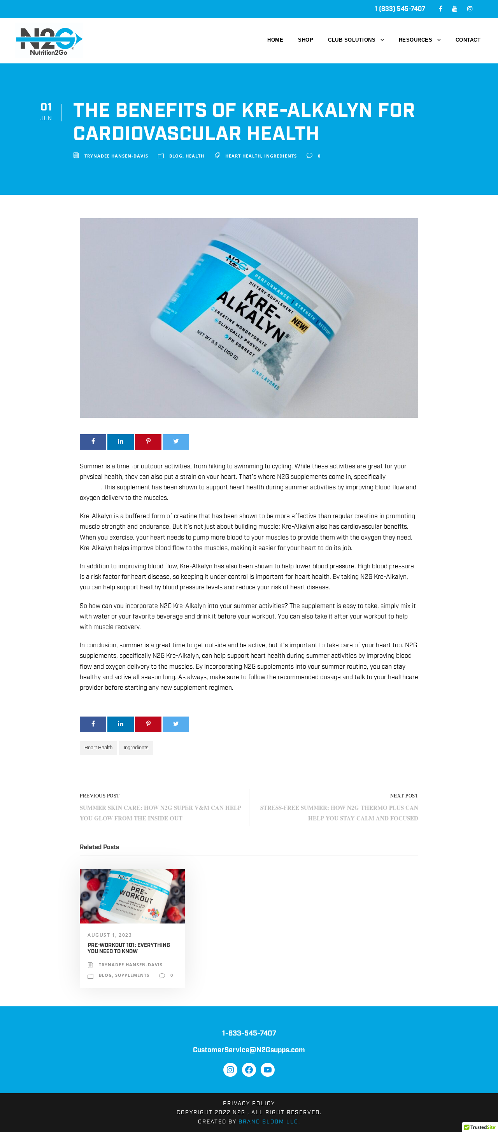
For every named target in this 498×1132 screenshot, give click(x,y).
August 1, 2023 (110, 935)
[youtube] (455, 9)
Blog (175, 156)
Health (195, 156)
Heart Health (243, 156)
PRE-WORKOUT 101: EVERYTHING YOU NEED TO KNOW (129, 948)
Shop (305, 40)
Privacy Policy (249, 1103)
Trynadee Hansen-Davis (116, 156)
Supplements (132, 975)
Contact (468, 40)
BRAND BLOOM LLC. (269, 1121)
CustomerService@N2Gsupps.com (249, 1050)
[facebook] (440, 9)
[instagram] (470, 9)
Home (275, 40)
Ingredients (280, 156)
